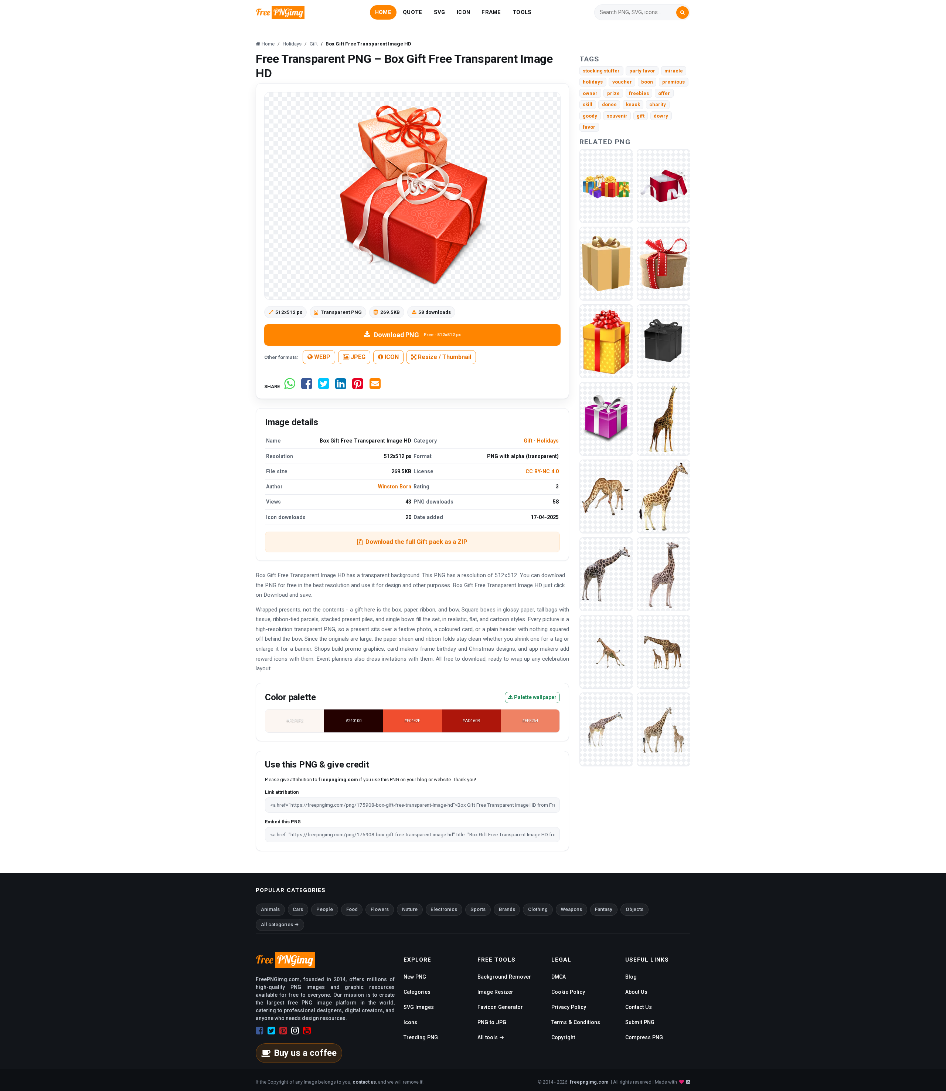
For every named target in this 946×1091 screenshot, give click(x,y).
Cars (298, 909)
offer (664, 93)
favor (589, 127)
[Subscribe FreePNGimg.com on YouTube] (307, 1031)
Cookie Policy (568, 992)
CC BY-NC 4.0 (542, 471)
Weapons (571, 909)
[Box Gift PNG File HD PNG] (663, 185)
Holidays (548, 441)
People (324, 909)
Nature (410, 909)
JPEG (357, 356)
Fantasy (603, 909)
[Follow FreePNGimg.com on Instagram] (295, 1031)
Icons (410, 1022)
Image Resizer (495, 992)
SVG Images (419, 1007)
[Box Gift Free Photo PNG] (606, 340)
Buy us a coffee (305, 1053)
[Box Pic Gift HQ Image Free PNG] (663, 263)
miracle (673, 71)
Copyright (563, 1037)
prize (613, 93)
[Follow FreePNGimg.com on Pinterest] (283, 1031)
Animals (270, 909)
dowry (661, 116)
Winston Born (394, 486)
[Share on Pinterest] (357, 386)
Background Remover (504, 976)
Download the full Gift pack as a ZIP (416, 541)
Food (352, 909)
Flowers (380, 909)
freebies (639, 93)
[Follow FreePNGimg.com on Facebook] (259, 1031)
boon (647, 82)
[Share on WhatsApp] (289, 386)
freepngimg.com (589, 1082)
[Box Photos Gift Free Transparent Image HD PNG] (606, 263)
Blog (631, 976)
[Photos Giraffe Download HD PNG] (663, 573)
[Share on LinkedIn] (340, 386)
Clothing (538, 909)
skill (587, 104)
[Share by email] (375, 386)
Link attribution (282, 792)
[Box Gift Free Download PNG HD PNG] (663, 340)
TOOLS (522, 12)
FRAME (491, 12)
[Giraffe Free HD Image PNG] (606, 729)
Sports (478, 909)
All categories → (280, 924)
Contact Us (638, 1007)
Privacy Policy (568, 1007)
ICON (463, 12)
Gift (528, 441)
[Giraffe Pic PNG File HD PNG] (606, 651)
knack (633, 104)
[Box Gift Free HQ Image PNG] (606, 418)
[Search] (682, 12)
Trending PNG (421, 1037)
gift (640, 116)
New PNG (415, 976)
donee (609, 104)
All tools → (490, 1037)
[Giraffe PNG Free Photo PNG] (663, 418)
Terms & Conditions (575, 1022)
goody (590, 116)
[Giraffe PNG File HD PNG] (606, 496)
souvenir (617, 116)
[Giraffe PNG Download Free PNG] (663, 496)
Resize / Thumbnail (443, 356)
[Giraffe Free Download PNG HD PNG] (606, 573)
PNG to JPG (491, 1022)
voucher (622, 82)
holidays (593, 82)
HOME (383, 12)
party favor (642, 71)
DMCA (558, 976)
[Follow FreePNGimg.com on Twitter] (271, 1031)
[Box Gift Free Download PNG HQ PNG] (606, 185)
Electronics (444, 909)
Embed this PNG (283, 821)
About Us (636, 992)
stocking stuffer (601, 71)
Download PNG (417, 335)
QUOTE (412, 12)
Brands (507, 909)
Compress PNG (644, 1037)
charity (657, 104)
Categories (417, 992)
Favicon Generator (500, 1007)
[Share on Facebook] (306, 386)
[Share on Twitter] (323, 386)
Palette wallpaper (535, 697)
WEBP (321, 356)
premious (673, 82)
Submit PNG (639, 1022)
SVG (439, 12)
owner (590, 93)
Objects (634, 909)
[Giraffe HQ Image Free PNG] (663, 651)
